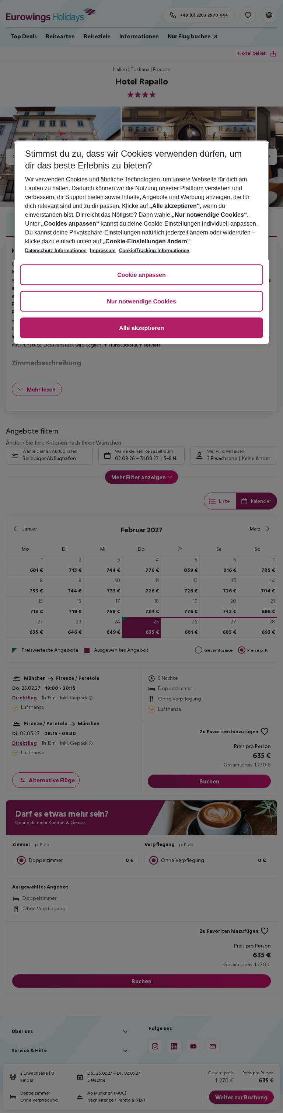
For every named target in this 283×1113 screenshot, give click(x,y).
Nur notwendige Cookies (141, 302)
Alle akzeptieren (141, 328)
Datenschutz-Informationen (56, 250)
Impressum (103, 250)
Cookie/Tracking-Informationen (154, 250)
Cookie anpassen (141, 275)
